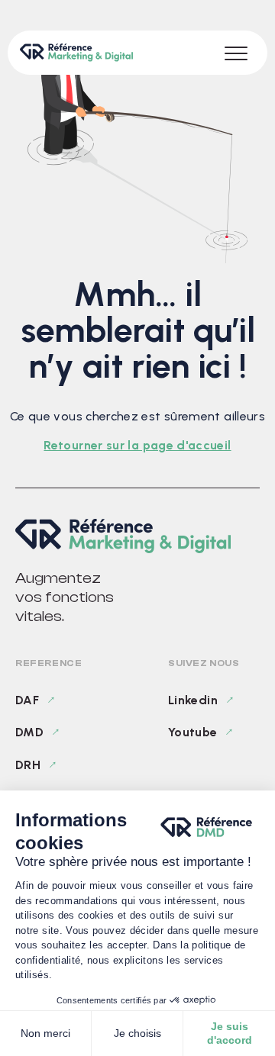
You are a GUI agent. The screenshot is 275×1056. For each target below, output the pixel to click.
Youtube (193, 732)
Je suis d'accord (229, 1033)
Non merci (45, 1033)
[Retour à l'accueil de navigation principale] (76, 52)
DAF (27, 700)
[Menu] (236, 53)
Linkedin (193, 700)
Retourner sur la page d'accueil (137, 445)
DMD (29, 732)
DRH (27, 765)
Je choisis (137, 1033)
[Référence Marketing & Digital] (137, 536)
